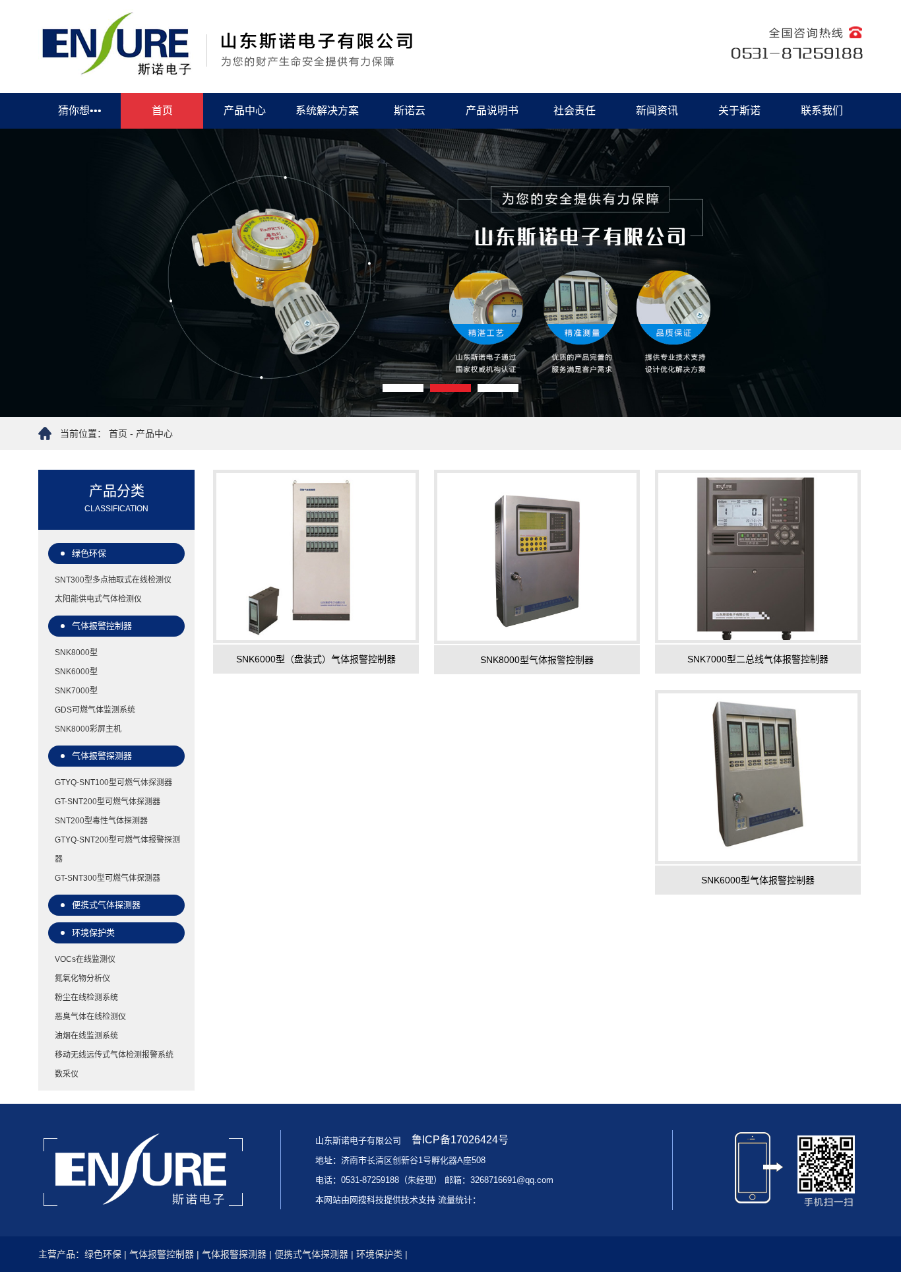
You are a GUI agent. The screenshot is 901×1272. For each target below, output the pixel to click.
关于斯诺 (739, 110)
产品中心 (245, 110)
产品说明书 (492, 110)
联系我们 (822, 110)
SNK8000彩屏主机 (88, 729)
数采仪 (66, 1074)
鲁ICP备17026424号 (459, 1139)
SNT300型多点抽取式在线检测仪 (113, 580)
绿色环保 (89, 553)
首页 (162, 110)
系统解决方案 (327, 110)
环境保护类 (93, 933)
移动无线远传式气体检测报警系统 (114, 1055)
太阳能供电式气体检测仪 (98, 599)
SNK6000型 (76, 671)
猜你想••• (80, 110)
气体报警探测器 (102, 756)
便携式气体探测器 (106, 905)
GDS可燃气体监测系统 (95, 710)
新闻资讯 (657, 110)
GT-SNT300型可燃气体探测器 (107, 878)
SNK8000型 (76, 652)
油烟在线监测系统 (86, 1035)
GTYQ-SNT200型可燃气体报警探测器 (117, 849)
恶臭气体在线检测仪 (90, 1016)
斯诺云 (409, 110)
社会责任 (574, 110)
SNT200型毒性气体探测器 (101, 820)
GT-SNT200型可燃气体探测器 (107, 801)
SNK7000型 (76, 690)
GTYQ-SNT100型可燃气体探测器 (113, 782)
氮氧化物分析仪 (82, 978)
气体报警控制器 (102, 626)
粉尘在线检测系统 (86, 997)
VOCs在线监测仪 (85, 959)
